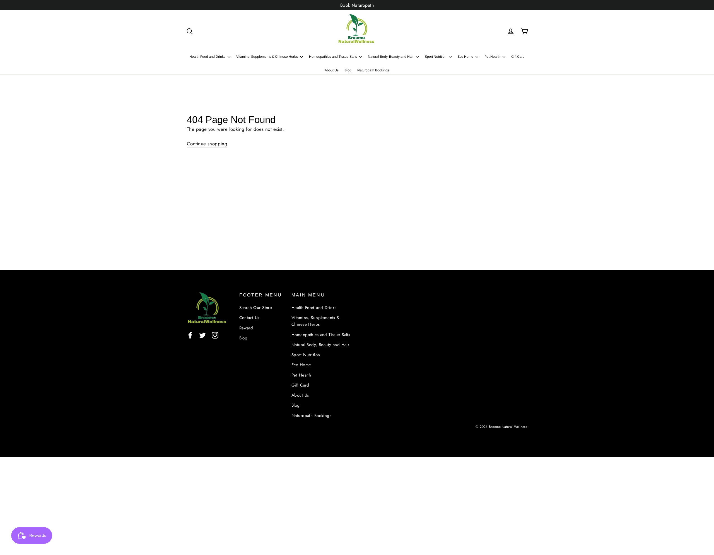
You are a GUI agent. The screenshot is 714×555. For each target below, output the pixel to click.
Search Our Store (255, 308)
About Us (332, 70)
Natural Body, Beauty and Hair (391, 57)
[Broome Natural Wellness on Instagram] (215, 335)
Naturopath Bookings (373, 70)
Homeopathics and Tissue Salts (333, 57)
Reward (246, 328)
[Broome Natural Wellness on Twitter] (202, 335)
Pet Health (492, 57)
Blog (347, 70)
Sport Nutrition (436, 57)
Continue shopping (207, 143)
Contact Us (249, 318)
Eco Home (465, 57)
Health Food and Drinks (207, 57)
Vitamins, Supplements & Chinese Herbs (267, 57)
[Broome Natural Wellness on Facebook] (190, 335)
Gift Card (518, 57)
